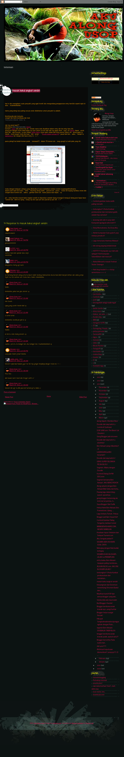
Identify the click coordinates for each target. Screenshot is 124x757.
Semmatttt (97, 334)
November (103, 391)
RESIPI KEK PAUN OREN (104, 154)
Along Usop (13, 282)
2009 (99, 669)
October (102, 394)
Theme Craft (89, 723)
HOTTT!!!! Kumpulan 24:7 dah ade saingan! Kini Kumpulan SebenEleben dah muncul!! (105, 254)
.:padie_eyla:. (14, 359)
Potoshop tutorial (100, 680)
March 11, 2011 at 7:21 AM (18, 298)
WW (94, 320)
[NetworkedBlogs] (105, 79)
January (102, 662)
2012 (99, 381)
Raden (11, 260)
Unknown (12, 270)
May (100, 411)
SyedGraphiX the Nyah (104, 168)
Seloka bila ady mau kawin (107, 600)
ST (94, 326)
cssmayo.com (56, 723)
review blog (97, 354)
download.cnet (98, 695)
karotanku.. (97, 294)
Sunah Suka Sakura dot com (107, 138)
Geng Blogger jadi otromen (107, 437)
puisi (94, 300)
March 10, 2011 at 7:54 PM (18, 240)
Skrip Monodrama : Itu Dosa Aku (105, 228)
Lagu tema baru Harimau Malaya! (105, 241)
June (101, 408)
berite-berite (98, 308)
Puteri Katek (13, 228)
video (95, 343)
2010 (99, 665)
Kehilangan (100, 144)
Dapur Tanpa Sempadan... (105, 152)
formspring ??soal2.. (100, 329)
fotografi (96, 349)
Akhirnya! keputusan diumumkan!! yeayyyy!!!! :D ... (107, 652)
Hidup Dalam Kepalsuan (104, 165)
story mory (97, 311)
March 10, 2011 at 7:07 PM (18, 230)
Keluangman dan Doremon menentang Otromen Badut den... (107, 588)
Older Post (83, 397)
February (102, 659)
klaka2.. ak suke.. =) (100, 314)
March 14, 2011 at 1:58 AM (18, 371)
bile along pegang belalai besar (104, 246)
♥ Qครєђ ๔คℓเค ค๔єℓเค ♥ (105, 142)
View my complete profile (101, 130)
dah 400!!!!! (101, 646)
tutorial (96, 340)
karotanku (97, 352)
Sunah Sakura (14, 238)
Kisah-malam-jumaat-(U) (50, 134)
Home (49, 396)
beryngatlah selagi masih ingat (104, 303)
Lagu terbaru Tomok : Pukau (107, 514)
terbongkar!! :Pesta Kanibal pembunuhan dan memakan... (107, 575)
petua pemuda (98, 331)
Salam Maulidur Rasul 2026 (106, 140)
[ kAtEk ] (99, 187)
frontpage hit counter (100, 286)
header (95, 357)
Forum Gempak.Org (99, 105)
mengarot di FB (99, 323)
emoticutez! (97, 683)
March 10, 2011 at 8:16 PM (18, 250)
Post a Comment (10, 392)
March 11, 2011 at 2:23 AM (18, 272)
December (103, 387)
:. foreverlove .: (101, 181)
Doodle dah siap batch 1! (106, 458)
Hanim (72, 130)
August (102, 401)
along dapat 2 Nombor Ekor (107, 421)
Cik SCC (12, 248)
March (101, 418)
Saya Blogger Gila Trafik (106, 504)
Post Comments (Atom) (22, 402)
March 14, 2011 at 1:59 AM (18, 385)
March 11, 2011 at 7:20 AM (18, 284)
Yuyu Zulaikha (101, 147)
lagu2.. (95, 337)
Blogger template (77, 723)
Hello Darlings (100, 149)
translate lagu (98, 366)
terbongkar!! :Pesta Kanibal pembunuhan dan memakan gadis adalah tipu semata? (104, 212)
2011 (98, 384)
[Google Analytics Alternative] (96, 98)
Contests (96, 297)
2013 (99, 377)
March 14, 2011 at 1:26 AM (18, 361)
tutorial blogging (99, 678)
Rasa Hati (99, 163)
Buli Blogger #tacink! (105, 603)
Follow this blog (105, 82)
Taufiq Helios (35, 132)
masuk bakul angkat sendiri (26, 90)
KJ (94, 360)
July (100, 404)
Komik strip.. (97, 317)
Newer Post (9, 397)
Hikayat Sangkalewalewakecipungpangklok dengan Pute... (108, 622)
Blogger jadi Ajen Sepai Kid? (107, 517)
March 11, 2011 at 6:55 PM (18, 351)
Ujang (28, 127)
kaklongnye (9, 136)
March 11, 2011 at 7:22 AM (18, 341)
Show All (116, 192)
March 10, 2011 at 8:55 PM (18, 262)
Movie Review (98, 346)
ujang (13, 129)
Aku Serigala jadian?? (105, 539)
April (101, 414)
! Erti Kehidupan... (102, 156)
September (103, 398)
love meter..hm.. (99, 692)
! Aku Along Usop (39, 723)
